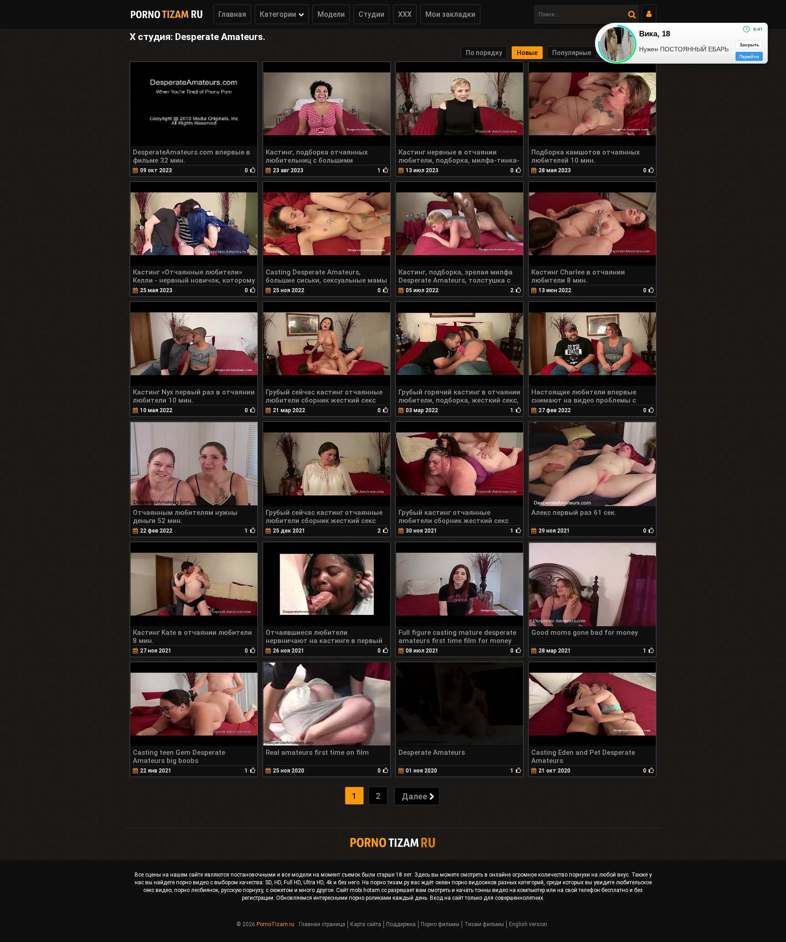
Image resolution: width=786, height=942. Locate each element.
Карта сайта (365, 924)
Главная (232, 14)
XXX (405, 14)
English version (528, 924)
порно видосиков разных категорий (498, 882)
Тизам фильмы (484, 924)
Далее (414, 796)
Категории (278, 14)
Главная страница (322, 924)
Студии (371, 14)
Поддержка (401, 924)
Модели (331, 14)
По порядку (484, 52)
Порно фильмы (440, 924)
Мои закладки (450, 14)
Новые (527, 52)
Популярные (571, 52)
